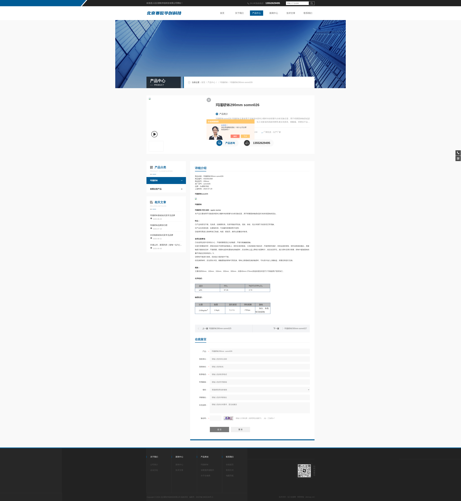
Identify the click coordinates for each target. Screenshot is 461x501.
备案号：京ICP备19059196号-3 (201, 497)
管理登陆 (300, 497)
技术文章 (291, 13)
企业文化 (154, 470)
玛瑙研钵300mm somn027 (295, 328)
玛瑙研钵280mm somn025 (220, 328)
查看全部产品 (156, 189)
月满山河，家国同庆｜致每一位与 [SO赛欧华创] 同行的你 (166, 245)
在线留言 (230, 465)
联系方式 (230, 470)
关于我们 (239, 13)
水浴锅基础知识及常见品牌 (161, 235)
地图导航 (230, 476)
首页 (222, 13)
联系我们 (308, 13)
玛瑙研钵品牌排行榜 (158, 225)
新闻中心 (273, 13)
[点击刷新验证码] (228, 418)
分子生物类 (205, 476)
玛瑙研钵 (224, 82)
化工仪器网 (291, 497)
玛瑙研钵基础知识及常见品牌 (162, 215)
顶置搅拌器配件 (207, 470)
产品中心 (256, 13)
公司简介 (154, 465)
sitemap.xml (310, 497)
